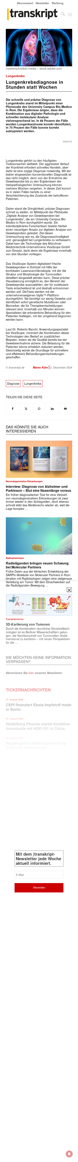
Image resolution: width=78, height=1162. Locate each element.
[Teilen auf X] (25, 408)
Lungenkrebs (15, 76)
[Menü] (70, 14)
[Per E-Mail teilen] (65, 408)
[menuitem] (25, 3)
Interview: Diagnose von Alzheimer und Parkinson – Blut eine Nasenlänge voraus (38, 488)
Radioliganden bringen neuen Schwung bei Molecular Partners (37, 565)
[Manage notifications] (69, 1154)
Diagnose (13, 383)
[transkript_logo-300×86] (32, 14)
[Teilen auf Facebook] (12, 408)
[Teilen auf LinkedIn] (52, 408)
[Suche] (61, 14)
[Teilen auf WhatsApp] (39, 408)
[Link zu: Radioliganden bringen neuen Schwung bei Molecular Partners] (39, 536)
